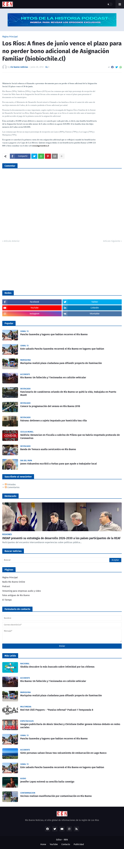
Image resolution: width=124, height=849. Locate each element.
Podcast (6, 586)
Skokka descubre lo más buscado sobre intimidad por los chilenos (57, 666)
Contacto (65, 844)
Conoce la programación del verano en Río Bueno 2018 (50, 406)
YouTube (54, 844)
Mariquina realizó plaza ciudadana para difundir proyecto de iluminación (61, 363)
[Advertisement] (25, 266)
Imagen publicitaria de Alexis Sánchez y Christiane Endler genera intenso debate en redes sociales (70, 726)
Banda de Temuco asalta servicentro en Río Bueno (48, 449)
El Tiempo (7, 600)
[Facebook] (112, 67)
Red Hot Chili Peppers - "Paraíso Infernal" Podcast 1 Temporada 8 (56, 709)
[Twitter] (116, 67)
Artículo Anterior (12, 241)
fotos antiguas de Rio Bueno (16, 595)
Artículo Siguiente (111, 241)
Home (43, 844)
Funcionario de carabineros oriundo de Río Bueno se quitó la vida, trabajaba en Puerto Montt (68, 393)
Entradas (11, 484)
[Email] (55, 156)
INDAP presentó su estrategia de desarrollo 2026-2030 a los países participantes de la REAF (61, 538)
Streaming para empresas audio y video (21, 591)
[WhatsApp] (121, 67)
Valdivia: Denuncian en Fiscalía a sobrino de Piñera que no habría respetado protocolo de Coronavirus (70, 436)
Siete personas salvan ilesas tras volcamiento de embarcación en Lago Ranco (63, 752)
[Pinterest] (48, 156)
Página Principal (10, 37)
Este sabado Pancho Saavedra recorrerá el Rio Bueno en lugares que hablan (62, 348)
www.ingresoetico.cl (40, 146)
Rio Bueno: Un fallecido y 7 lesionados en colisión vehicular (53, 377)
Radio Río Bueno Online (13, 582)
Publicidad (79, 844)
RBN (66, 839)
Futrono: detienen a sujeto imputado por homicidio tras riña (53, 420)
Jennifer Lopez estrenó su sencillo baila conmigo (47, 781)
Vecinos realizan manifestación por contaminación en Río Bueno (56, 796)
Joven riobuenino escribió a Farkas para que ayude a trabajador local (58, 463)
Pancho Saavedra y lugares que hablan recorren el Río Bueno (54, 334)
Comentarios (13, 487)
